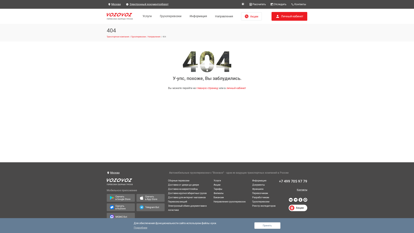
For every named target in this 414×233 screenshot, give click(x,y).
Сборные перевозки (178, 180)
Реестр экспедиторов (264, 206)
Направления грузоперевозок (230, 201)
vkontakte (291, 201)
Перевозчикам (260, 193)
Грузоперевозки (170, 16)
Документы (258, 184)
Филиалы (218, 193)
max (305, 201)
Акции (217, 184)
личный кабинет (236, 88)
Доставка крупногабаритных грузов (187, 193)
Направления (224, 16)
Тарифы (218, 189)
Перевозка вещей (177, 201)
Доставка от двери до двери (183, 184)
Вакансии (219, 197)
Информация (198, 16)
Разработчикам (260, 197)
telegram (296, 201)
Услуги (147, 16)
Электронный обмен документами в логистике (187, 208)
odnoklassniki (300, 201)
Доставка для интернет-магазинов (187, 197)
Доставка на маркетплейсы (183, 189)
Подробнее (140, 227)
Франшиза (257, 189)
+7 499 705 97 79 (293, 181)
